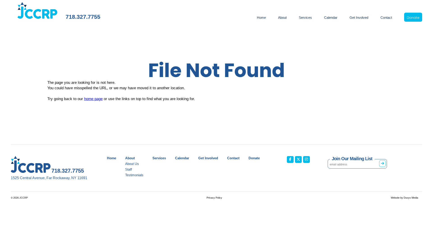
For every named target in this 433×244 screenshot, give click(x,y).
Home (261, 17)
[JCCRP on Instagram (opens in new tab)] (306, 159)
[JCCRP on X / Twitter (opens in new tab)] (298, 159)
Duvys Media (411, 197)
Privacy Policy (214, 197)
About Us (132, 164)
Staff (128, 169)
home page (93, 99)
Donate (413, 17)
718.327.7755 (83, 17)
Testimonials (134, 175)
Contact (386, 17)
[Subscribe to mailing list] (382, 163)
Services (305, 17)
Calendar (330, 17)
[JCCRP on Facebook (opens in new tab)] (290, 159)
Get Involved (359, 17)
